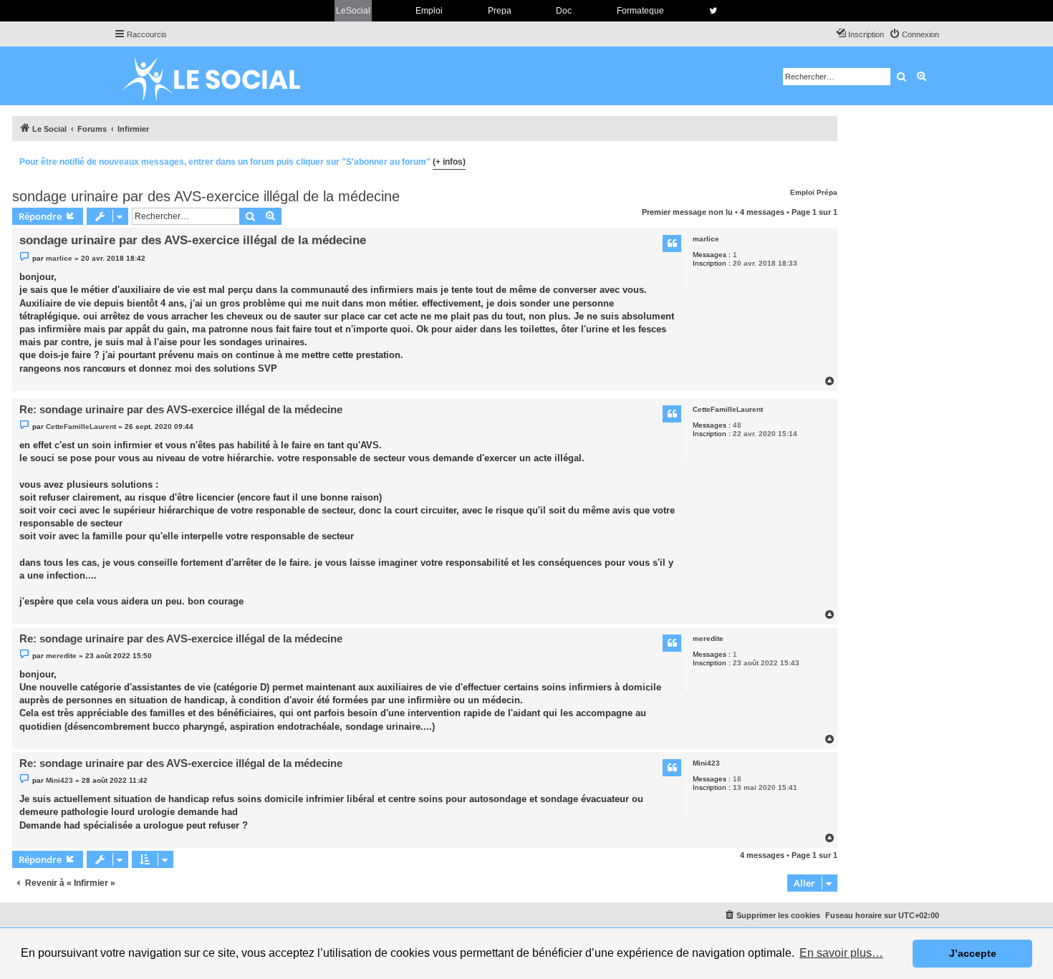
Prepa (499, 11)
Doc (564, 11)
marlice (706, 239)
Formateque (640, 11)
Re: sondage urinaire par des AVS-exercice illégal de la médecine (180, 409)
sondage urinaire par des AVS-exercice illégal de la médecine (206, 196)
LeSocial (353, 11)
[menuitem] (914, 34)
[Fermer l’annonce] (826, 159)
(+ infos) (449, 162)
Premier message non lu (687, 212)
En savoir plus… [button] (841, 953)
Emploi (429, 11)
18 (737, 779)
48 (737, 425)
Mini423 (706, 763)
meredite (708, 638)
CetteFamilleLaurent (728, 409)
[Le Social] (222, 76)
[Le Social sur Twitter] (713, 10)
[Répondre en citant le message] (672, 243)
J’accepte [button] (972, 953)
